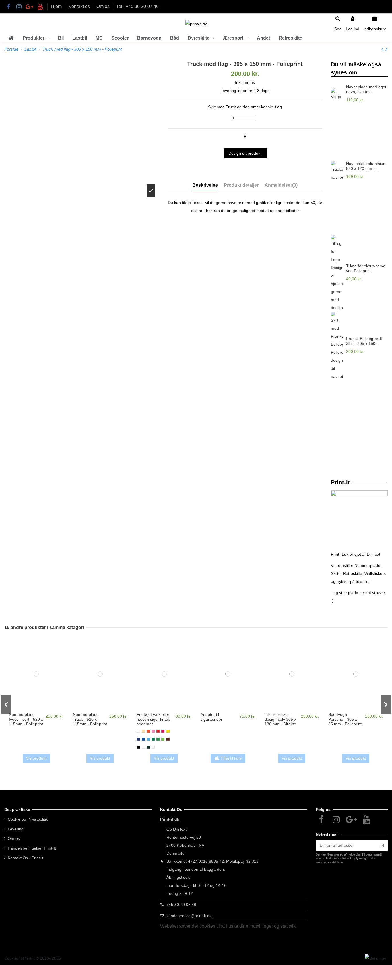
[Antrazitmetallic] (148, 747)
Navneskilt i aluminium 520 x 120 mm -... (366, 166)
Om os (103, 6)
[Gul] (167, 731)
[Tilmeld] (382, 845)
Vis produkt (36, 758)
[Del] (245, 136)
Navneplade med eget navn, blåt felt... (366, 89)
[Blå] (143, 739)
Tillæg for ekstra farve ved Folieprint (365, 268)
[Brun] (167, 739)
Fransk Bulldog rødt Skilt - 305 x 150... (364, 341)
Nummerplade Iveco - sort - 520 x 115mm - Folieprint (26, 719)
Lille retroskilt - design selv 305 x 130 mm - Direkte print (280, 721)
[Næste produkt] (386, 49)
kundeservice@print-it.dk (188, 915)
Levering (16, 829)
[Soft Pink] (153, 731)
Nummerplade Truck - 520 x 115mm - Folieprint (90, 719)
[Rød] (158, 731)
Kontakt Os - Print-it (25, 858)
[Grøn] (153, 739)
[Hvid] (138, 731)
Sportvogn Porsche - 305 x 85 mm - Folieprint (345, 719)
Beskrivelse (205, 185)
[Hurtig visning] (36, 709)
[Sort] (138, 747)
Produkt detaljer (241, 185)
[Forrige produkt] (383, 49)
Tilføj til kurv (231, 758)
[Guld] (153, 747)
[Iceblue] (148, 739)
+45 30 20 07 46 (181, 904)
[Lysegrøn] (162, 739)
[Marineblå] (138, 739)
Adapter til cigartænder (211, 717)
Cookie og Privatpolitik (28, 819)
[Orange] (148, 731)
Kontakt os (79, 6)
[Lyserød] (162, 731)
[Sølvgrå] (143, 747)
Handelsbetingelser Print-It (32, 848)
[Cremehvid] (143, 731)
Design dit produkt (244, 153)
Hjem (57, 6)
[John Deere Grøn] (158, 739)
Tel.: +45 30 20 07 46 (137, 6)
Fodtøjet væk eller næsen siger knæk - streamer (154, 719)
